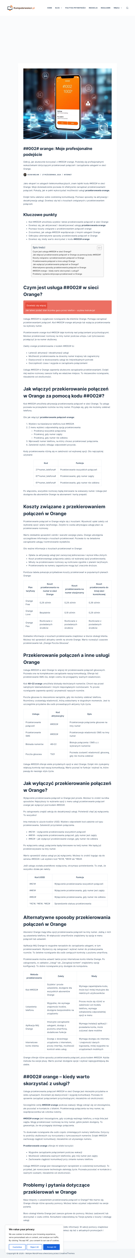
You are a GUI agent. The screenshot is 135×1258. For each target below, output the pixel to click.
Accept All (51, 1247)
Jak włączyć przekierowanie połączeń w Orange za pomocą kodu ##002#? (67, 255)
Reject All (34, 1247)
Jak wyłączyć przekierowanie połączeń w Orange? (56, 264)
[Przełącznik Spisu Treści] (98, 248)
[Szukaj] (127, 8)
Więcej (117, 8)
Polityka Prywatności (75, 8)
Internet (68, 175)
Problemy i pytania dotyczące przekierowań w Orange (57, 274)
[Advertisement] (67, 35)
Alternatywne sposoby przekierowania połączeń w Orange (59, 267)
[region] (34, 1239)
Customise (17, 1247)
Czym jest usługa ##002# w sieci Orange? (52, 251)
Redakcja (93, 8)
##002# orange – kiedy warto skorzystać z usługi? (56, 271)
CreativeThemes (67, 1253)
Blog (57, 8)
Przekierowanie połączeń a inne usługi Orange (54, 261)
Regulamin (105, 8)
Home (49, 8)
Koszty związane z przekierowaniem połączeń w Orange (58, 258)
